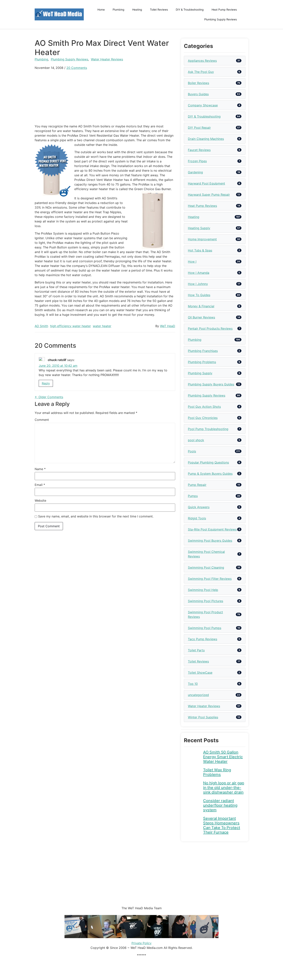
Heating (137, 9)
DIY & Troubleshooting (190, 9)
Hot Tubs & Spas (200, 250)
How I (192, 261)
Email (40, 484)
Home (101, 9)
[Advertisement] (105, 97)
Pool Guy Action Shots (204, 407)
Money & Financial (201, 306)
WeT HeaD (167, 326)
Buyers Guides (198, 94)
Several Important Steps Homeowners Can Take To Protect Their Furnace (221, 825)
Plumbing (118, 9)
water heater (102, 326)
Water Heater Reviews (107, 59)
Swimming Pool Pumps (204, 628)
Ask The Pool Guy (201, 72)
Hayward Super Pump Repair (209, 194)
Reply (46, 383)
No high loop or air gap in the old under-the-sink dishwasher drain (223, 788)
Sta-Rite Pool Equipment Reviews (212, 529)
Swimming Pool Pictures (205, 601)
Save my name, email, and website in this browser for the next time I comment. (95, 516)
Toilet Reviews (159, 9)
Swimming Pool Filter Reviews (210, 579)
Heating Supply (199, 228)
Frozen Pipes (197, 161)
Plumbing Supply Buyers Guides (211, 384)
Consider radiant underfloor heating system (220, 805)
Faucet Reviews (199, 150)
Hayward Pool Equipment (206, 183)
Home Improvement (202, 239)
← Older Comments (49, 397)
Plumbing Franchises (203, 351)
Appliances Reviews (202, 61)
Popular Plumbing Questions (208, 462)
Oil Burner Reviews (201, 317)
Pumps (193, 496)
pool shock (196, 440)
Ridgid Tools (197, 518)
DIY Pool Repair (199, 128)
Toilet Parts (196, 650)
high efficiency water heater (70, 326)
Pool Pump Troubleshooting (208, 429)
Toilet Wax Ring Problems (217, 772)
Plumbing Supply (200, 373)
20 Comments (76, 68)
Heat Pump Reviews (224, 9)
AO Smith (41, 326)
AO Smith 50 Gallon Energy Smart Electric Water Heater (223, 757)
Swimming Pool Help (203, 590)
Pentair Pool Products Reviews (210, 328)
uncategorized (198, 695)
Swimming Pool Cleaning (206, 567)
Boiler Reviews (198, 83)
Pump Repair (197, 485)
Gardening (195, 172)
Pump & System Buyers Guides (210, 473)
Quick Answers (198, 507)
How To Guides (199, 295)
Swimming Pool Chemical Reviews (206, 554)
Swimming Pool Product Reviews (205, 614)
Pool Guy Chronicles (203, 418)
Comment (42, 419)
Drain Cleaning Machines (206, 139)
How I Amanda (198, 273)
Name (40, 468)
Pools (192, 451)
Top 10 (193, 684)
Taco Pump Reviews (202, 639)
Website (40, 500)
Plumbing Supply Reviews (220, 19)
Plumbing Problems (202, 362)
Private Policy (141, 943)
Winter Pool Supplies (203, 717)
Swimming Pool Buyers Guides (210, 540)
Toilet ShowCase (200, 672)
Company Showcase (203, 105)
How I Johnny (198, 284)
